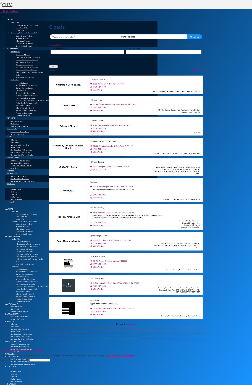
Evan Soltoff (94, 300)
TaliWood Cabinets (97, 256)
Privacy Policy (128, 355)
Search (196, 37)
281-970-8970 (113, 355)
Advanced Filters (55, 45)
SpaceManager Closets (98, 236)
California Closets (97, 121)
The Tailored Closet (97, 278)
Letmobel (94, 182)
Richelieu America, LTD (98, 208)
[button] (9, 11)
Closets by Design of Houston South (103, 141)
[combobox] (153, 36)
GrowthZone (131, 324)
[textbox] (52, 51)
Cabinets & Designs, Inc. (99, 79)
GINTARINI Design (97, 162)
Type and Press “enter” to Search (14, 360)
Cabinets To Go (96, 100)
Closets (53, 66)
